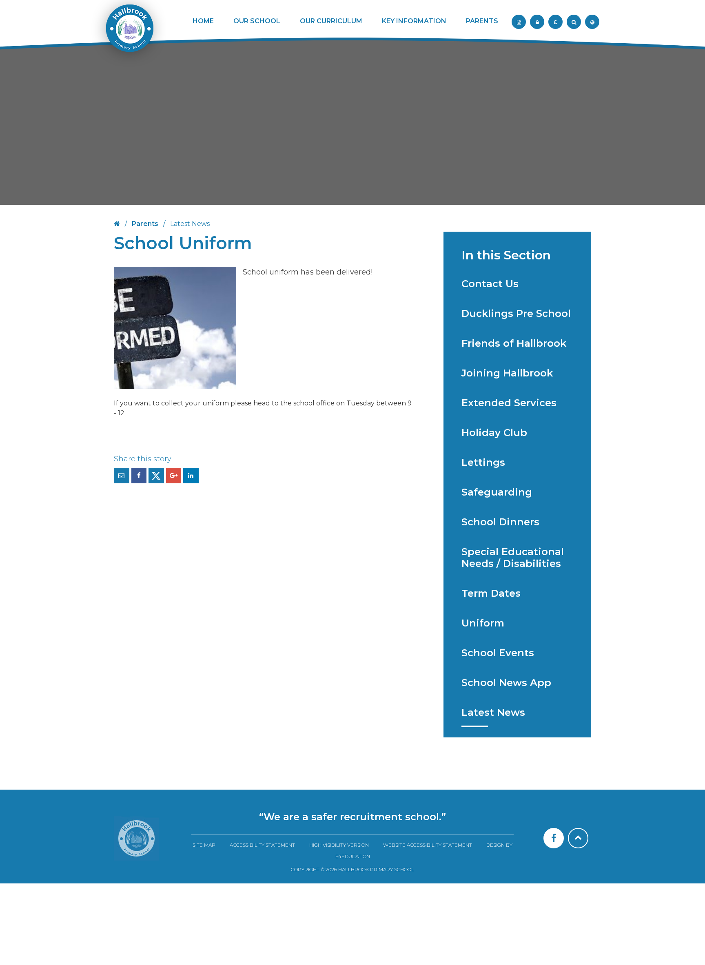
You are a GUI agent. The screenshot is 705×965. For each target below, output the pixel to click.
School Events (497, 653)
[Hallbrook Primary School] (128, 33)
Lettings (483, 462)
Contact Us (490, 284)
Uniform (482, 623)
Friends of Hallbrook (513, 343)
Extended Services (508, 403)
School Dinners (500, 522)
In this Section (506, 255)
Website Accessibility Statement (427, 845)
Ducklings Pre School (516, 313)
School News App (506, 682)
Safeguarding (496, 492)
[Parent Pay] (555, 22)
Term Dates (491, 593)
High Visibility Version (339, 845)
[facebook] (553, 838)
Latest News (493, 712)
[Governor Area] (537, 22)
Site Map (204, 845)
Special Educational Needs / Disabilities (512, 557)
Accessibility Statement (262, 845)
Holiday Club (494, 432)
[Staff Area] (519, 22)
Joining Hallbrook (507, 373)
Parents (145, 224)
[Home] (136, 838)
